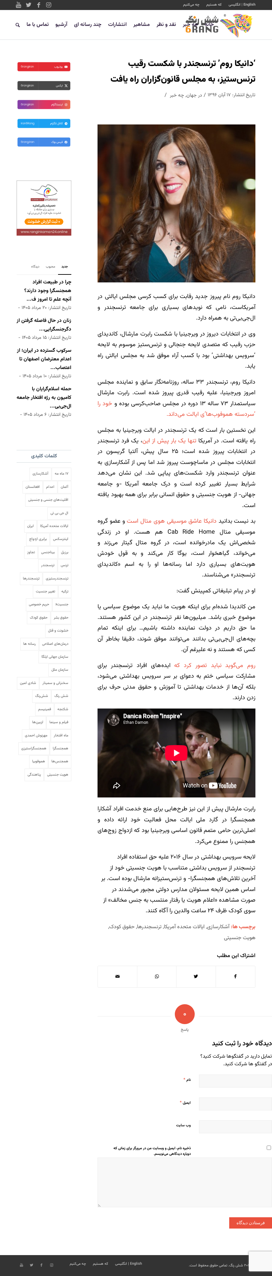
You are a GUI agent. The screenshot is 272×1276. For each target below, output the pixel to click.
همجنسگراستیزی (33, 748)
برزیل (64, 552)
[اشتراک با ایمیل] (117, 976)
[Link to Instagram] (48, 5)
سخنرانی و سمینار (55, 683)
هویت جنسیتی (239, 938)
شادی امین (28, 683)
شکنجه (62, 709)
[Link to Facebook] (38, 5)
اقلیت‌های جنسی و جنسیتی (48, 500)
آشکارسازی (218, 927)
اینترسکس (60, 539)
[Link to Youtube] (19, 5)
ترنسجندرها (149, 927)
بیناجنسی (48, 552)
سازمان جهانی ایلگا (54, 657)
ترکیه (64, 591)
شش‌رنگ (41, 696)
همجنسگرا (60, 748)
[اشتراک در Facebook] (235, 976)
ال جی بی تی (59, 513)
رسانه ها (29, 644)
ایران (30, 526)
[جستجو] (17, 24)
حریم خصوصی (39, 604)
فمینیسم (44, 709)
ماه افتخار (61, 735)
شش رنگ (61, 696)
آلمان (64, 487)
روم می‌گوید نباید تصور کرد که (214, 665)
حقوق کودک (122, 927)
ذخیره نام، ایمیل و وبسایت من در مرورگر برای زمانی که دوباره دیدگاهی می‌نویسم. (152, 1151)
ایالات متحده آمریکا (184, 927)
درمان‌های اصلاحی (55, 644)
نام (187, 1080)
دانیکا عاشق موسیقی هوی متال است (171, 521)
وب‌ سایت (183, 1125)
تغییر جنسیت (45, 591)
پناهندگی (34, 775)
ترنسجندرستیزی (57, 578)
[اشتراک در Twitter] (195, 976)
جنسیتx (61, 604)
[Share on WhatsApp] (156, 976)
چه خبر (177, 95)
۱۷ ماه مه (61, 474)
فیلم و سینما (58, 722)
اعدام (50, 487)
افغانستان (33, 487)
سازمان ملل (59, 670)
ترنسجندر (47, 565)
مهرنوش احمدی (36, 735)
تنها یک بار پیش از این (169, 441)
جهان (191, 95)
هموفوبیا (38, 761)
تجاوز (31, 552)
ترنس (64, 565)
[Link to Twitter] (29, 5)
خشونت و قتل (58, 631)
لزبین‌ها (37, 722)
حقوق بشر (61, 618)
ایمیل (185, 1102)
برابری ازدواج (38, 539)
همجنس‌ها (59, 761)
